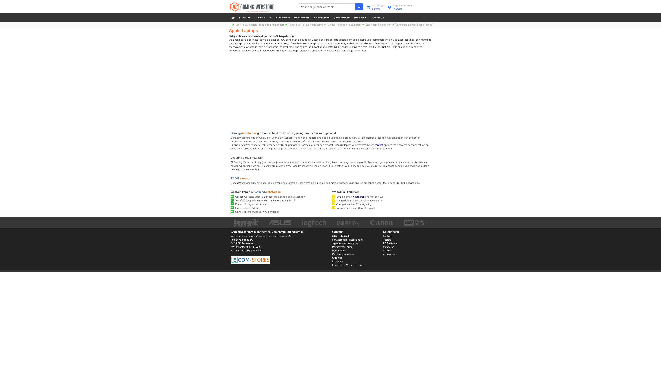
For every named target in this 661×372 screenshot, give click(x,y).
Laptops (244, 17)
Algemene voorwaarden (345, 243)
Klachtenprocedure (343, 254)
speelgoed (361, 17)
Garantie (337, 257)
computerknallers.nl (290, 231)
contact (379, 144)
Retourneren (339, 250)
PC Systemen (390, 243)
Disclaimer (338, 261)
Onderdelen (342, 17)
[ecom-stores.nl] (250, 259)
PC (270, 17)
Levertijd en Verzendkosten (347, 265)
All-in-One (283, 17)
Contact (378, 17)
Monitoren (301, 17)
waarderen (359, 196)
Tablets (259, 17)
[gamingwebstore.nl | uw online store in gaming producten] (233, 17)
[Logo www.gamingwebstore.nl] (252, 6)
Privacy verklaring (342, 246)
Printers (387, 250)
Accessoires (321, 17)
